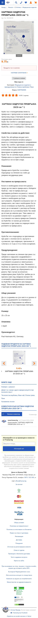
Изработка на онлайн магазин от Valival (19, 616)
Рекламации (19, 536)
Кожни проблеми (23, 87)
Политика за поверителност (19, 526)
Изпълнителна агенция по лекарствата (19, 575)
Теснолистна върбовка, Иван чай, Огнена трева (18, 395)
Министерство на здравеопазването (19, 582)
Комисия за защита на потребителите (19, 578)
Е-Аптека (18, 7)
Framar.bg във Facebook (19, 613)
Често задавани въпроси (19, 557)
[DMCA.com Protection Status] (19, 605)
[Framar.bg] (8, 2)
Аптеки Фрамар (15, 610)
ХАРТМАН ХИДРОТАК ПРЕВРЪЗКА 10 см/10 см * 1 (19, 372)
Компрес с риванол (8, 387)
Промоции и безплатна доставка (19, 553)
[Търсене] (16, 2)
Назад (3, 7)
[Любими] (25, 2)
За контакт (19, 484)
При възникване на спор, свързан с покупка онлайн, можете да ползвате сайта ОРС (19, 567)
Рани (32, 87)
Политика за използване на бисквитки (19, 529)
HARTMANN (21, 90)
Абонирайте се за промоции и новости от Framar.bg (18, 439)
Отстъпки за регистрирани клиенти (19, 547)
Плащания (19, 543)
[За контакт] (21, 2)
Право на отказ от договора (19, 533)
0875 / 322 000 (29, 477)
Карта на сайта (19, 560)
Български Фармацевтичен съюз (19, 572)
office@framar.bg (20, 481)
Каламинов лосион (7, 401)
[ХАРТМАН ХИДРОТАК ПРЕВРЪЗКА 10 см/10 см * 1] (19, 358)
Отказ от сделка (19, 550)
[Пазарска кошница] (35, 2)
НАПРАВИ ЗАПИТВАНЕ (19, 73)
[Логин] (30, 2)
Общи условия (19, 522)
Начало (10, 7)
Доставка (19, 540)
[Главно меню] (2, 2)
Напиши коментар (13, 414)
